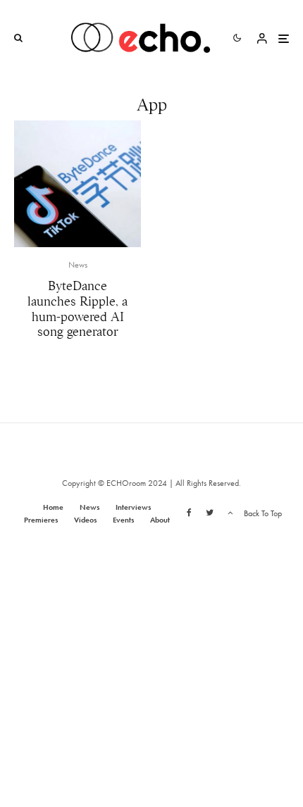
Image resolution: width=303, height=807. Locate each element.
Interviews (133, 507)
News (77, 264)
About (160, 520)
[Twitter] (210, 512)
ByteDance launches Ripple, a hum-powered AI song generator (77, 309)
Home (53, 507)
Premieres (41, 520)
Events (123, 520)
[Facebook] (189, 512)
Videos (85, 520)
